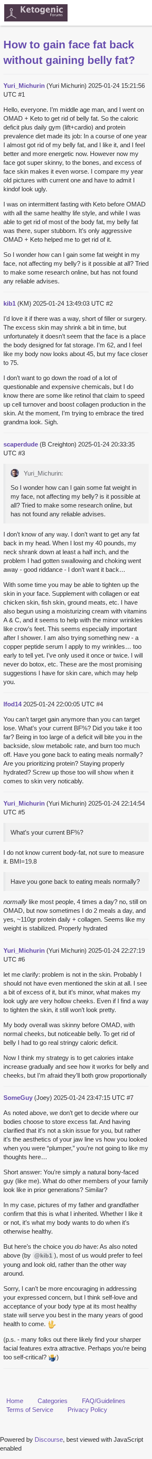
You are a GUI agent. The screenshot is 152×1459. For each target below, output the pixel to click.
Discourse (49, 1439)
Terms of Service (29, 1409)
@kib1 (43, 1255)
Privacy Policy (87, 1409)
